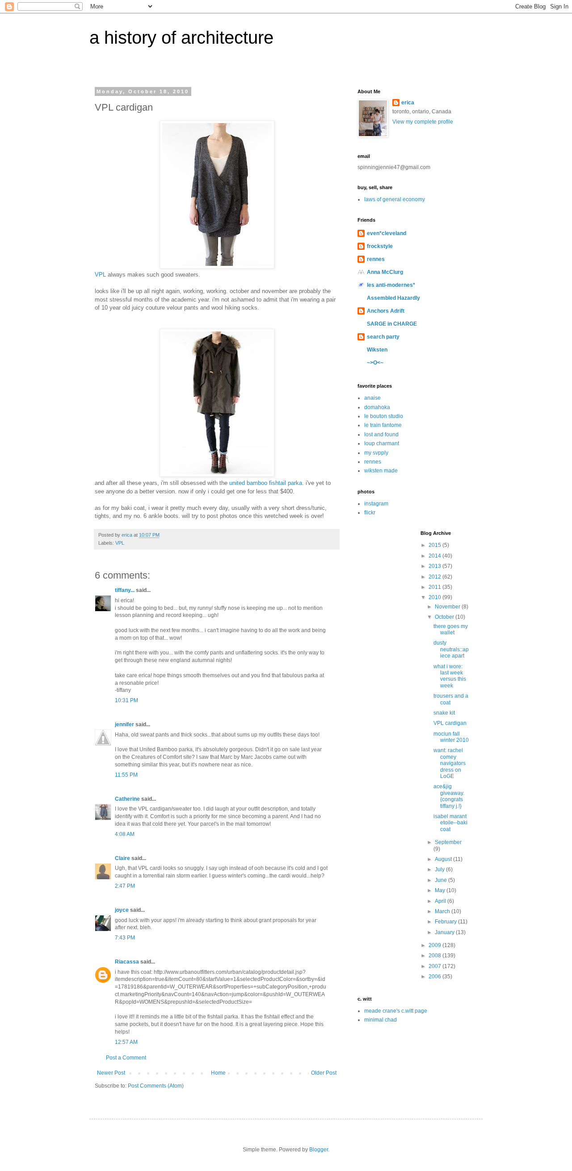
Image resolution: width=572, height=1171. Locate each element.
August (444, 859)
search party (383, 337)
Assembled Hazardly (393, 298)
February (446, 922)
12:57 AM (126, 1042)
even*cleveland (386, 233)
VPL (100, 274)
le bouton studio (383, 416)
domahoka (377, 407)
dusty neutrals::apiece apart (451, 649)
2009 (435, 945)
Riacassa (127, 962)
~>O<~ (375, 363)
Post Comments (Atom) (156, 1086)
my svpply (376, 453)
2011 (435, 587)
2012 (435, 577)
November (448, 607)
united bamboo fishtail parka (265, 483)
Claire (122, 858)
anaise (372, 398)
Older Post (323, 1073)
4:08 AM (125, 834)
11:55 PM (126, 775)
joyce (122, 910)
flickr (369, 512)
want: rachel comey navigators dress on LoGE (449, 763)
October (445, 617)
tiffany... (125, 590)
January (445, 932)
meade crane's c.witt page (395, 1011)
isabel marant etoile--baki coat (450, 822)
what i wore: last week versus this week (449, 676)
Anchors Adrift (385, 311)
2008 (435, 955)
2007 (435, 966)
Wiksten (377, 350)
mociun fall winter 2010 (451, 737)
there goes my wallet (450, 629)
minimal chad (380, 1020)
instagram (376, 504)
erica (407, 102)
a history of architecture (181, 37)
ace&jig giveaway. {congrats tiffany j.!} (448, 796)
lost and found (381, 434)
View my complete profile (422, 122)
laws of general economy (394, 199)
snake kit (444, 713)
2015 (435, 545)
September (448, 842)
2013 (435, 566)
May (440, 890)
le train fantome (383, 425)
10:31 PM (126, 700)
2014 (435, 556)
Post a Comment (126, 1058)
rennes (376, 259)
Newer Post (111, 1073)
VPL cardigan (450, 723)
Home (218, 1073)
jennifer (124, 724)
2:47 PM (125, 886)
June (441, 880)
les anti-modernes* (391, 285)
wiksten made (381, 471)
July (440, 869)
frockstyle (380, 246)
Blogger (318, 1149)
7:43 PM (125, 938)
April (441, 901)
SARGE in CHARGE (392, 324)
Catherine (127, 799)
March (443, 911)
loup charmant (381, 443)
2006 (435, 976)
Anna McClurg (385, 272)
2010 (435, 597)
